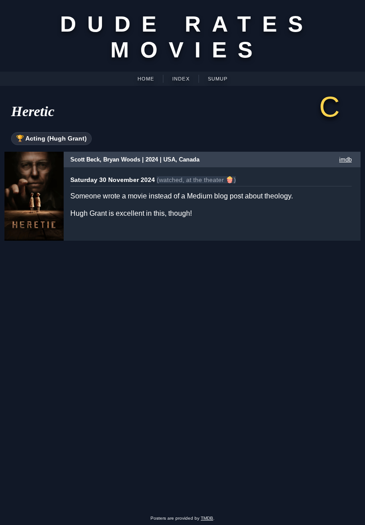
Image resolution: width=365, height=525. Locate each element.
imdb (345, 159)
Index (180, 78)
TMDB (207, 518)
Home (146, 78)
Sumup (217, 78)
